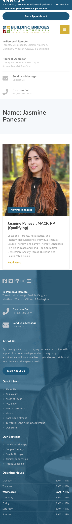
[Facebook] (4, 1)
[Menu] (64, 29)
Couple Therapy (15, 449)
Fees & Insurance (15, 408)
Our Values (12, 394)
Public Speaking (15, 463)
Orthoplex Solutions (59, 4)
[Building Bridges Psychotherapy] (26, 29)
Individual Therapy (16, 444)
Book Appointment (36, 16)
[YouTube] (23, 1)
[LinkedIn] (11, 1)
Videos (9, 413)
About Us (11, 389)
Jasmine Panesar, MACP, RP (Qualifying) (31, 225)
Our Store (11, 427)
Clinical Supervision (17, 459)
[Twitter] (8, 1)
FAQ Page (11, 403)
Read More (14, 262)
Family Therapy (14, 454)
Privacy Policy (9, 4)
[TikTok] (19, 1)
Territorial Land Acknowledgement (25, 422)
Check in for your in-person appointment (25, 8)
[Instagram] (15, 1)
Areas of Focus (14, 398)
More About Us (16, 370)
